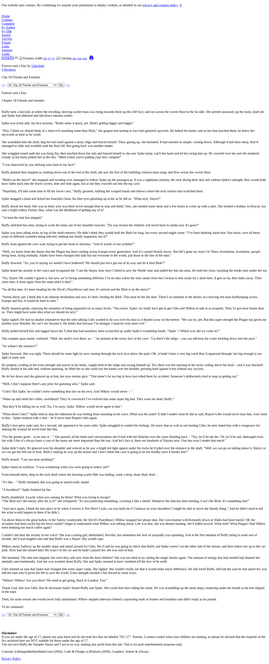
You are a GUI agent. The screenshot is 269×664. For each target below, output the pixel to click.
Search (6, 35)
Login (6, 54)
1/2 (53, 58)
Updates (7, 20)
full (45, 58)
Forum (6, 42)
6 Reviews (9, 69)
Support (7, 50)
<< (3, 85)
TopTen (7, 39)
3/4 (49, 58)
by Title (7, 31)
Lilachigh (38, 66)
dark (85, 58)
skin (74, 58)
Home (6, 16)
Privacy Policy (11, 658)
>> (68, 85)
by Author (8, 27)
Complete (8, 23)
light (79, 58)
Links (5, 46)
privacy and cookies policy (160, 5)
